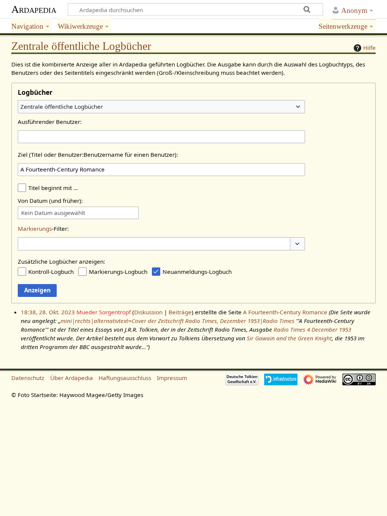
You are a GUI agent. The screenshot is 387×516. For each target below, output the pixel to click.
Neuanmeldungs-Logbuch (197, 271)
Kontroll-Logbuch (51, 271)
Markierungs (35, 228)
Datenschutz (27, 378)
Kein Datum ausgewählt (53, 212)
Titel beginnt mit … (53, 188)
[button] (297, 243)
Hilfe (369, 47)
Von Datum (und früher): (50, 200)
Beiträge (180, 312)
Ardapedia (33, 9)
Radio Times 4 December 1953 (312, 329)
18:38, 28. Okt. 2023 (48, 312)
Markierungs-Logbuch (118, 271)
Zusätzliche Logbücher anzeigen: (61, 261)
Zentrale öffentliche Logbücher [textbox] (61, 106)
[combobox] (161, 106)
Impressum (172, 378)
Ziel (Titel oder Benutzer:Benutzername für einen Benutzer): (98, 154)
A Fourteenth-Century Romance (285, 312)
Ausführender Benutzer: (50, 121)
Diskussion (148, 312)
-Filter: (43, 228)
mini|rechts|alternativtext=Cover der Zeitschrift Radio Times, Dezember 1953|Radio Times (177, 320)
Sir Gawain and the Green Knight (289, 338)
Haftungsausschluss (125, 378)
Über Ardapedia (71, 378)
